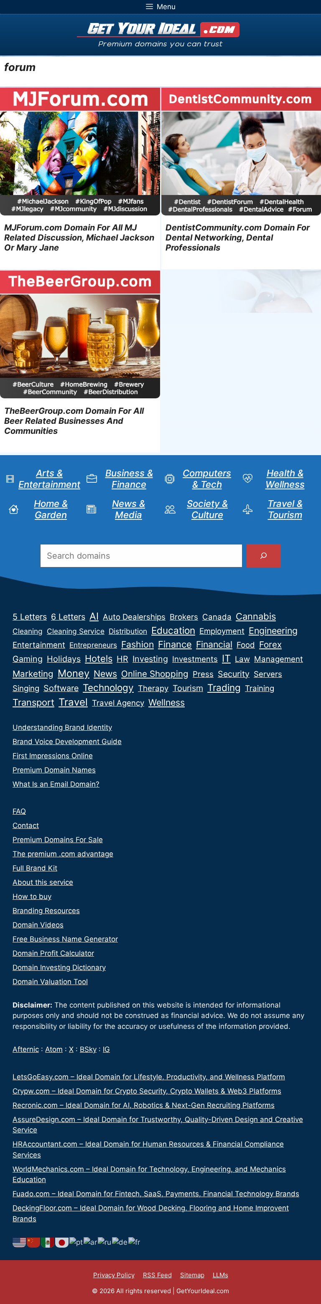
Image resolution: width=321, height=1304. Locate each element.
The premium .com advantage (63, 854)
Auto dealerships (134, 617)
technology (108, 687)
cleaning (28, 631)
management (278, 659)
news (105, 673)
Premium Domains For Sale (58, 840)
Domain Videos (38, 925)
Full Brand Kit (35, 868)
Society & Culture (207, 509)
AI (94, 616)
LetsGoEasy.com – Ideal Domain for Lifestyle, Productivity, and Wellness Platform (149, 1077)
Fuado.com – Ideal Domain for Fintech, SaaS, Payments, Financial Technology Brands (156, 1194)
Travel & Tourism (285, 509)
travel (73, 702)
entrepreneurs (93, 645)
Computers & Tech (207, 478)
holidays (64, 659)
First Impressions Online (53, 756)
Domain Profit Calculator (53, 953)
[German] (120, 1242)
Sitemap (192, 1275)
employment (222, 631)
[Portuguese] (76, 1242)
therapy (153, 688)
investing (150, 659)
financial (214, 644)
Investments (195, 659)
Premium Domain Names (54, 770)
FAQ (19, 811)
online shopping (155, 673)
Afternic (26, 1049)
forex (270, 644)
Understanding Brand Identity (62, 727)
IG (106, 1049)
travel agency (118, 703)
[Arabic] (91, 1242)
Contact (26, 825)
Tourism (188, 688)
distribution (128, 631)
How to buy (32, 896)
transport (33, 702)
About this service (43, 882)
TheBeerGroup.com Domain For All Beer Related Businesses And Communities (74, 421)
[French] (134, 1242)
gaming (28, 659)
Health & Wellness (285, 478)
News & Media (128, 509)
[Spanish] (48, 1242)
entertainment (39, 645)
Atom (54, 1049)
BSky (88, 1049)
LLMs (220, 1275)
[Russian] (105, 1242)
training (259, 688)
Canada (217, 617)
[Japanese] (62, 1242)
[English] (20, 1242)
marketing (33, 673)
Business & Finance (129, 478)
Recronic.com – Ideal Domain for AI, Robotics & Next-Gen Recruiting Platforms (144, 1105)
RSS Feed (157, 1275)
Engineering (273, 630)
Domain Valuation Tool (50, 981)
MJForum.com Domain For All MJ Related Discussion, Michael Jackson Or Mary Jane (79, 238)
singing (26, 688)
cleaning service (75, 631)
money (73, 673)
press (203, 674)
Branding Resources (46, 910)
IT (226, 658)
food (246, 645)
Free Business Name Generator (65, 939)
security (234, 674)
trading (224, 687)
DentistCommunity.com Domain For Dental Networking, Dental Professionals (238, 238)
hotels (98, 658)
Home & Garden (51, 509)
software (61, 688)
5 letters (30, 617)
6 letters (68, 617)
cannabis (256, 616)
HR (122, 659)
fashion (137, 644)
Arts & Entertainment (49, 478)
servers (268, 674)
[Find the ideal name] (264, 555)
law (242, 659)
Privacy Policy (114, 1275)
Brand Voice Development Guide (67, 741)
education (173, 630)
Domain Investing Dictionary (59, 967)
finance (175, 644)
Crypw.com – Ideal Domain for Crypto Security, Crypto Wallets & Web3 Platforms (147, 1091)
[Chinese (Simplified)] (34, 1242)
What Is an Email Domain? (56, 784)
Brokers (184, 617)
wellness (166, 702)
